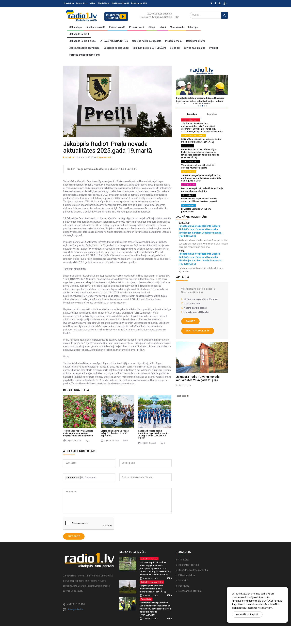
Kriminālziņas (189, 172)
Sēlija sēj (175, 48)
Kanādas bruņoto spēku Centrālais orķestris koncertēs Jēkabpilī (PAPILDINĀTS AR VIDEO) (153, 434)
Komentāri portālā (188, 564)
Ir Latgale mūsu (173, 41)
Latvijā (162, 27)
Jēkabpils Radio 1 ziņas (82, 41)
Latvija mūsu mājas (194, 48)
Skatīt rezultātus (197, 331)
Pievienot (74, 536)
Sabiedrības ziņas (191, 120)
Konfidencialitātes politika (193, 569)
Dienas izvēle (189, 195)
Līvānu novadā (117, 27)
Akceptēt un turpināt (247, 614)
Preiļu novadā (136, 27)
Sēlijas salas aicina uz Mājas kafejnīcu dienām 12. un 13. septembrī (115, 433)
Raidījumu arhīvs (195, 41)
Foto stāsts (82, 3)
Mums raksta (177, 27)
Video (92, 3)
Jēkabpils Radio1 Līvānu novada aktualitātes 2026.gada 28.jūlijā (198, 378)
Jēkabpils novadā (95, 27)
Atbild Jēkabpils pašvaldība (84, 48)
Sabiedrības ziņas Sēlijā (193, 135)
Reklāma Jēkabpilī (120, 3)
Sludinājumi (103, 3)
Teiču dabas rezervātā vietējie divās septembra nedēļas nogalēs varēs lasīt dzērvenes (78, 433)
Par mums (183, 585)
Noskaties (69, 3)
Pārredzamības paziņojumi (84, 54)
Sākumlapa (75, 27)
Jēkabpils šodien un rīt (116, 48)
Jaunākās (192, 114)
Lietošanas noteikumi (190, 590)
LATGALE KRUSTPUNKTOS (114, 41)
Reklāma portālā (139, 3)
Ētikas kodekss (186, 575)
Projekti (213, 48)
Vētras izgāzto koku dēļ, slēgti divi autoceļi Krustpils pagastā (198, 166)
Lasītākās (212, 114)
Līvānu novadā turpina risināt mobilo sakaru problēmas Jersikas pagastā (199, 200)
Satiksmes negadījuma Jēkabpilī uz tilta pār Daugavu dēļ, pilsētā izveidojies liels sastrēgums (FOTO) (201, 178)
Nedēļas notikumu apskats (146, 41)
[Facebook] (215, 3)
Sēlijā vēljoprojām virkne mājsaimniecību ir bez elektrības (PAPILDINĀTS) (201, 140)
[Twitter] (211, 3)
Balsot (190, 321)
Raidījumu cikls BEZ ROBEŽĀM (149, 48)
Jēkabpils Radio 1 (79, 34)
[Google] (219, 3)
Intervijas (193, 27)
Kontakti (183, 580)
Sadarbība (183, 559)
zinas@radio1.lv (75, 609)
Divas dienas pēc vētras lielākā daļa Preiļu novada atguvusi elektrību (202, 189)
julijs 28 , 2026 (183, 385)
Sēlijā (152, 27)
